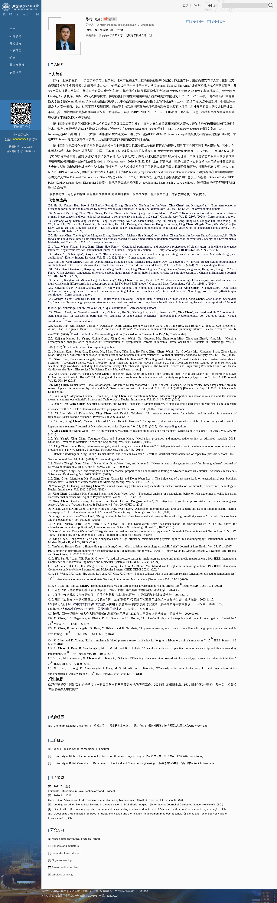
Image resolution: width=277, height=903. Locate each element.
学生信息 (15, 72)
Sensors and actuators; (65, 845)
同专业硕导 (218, 21)
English (198, 5)
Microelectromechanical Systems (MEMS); (76, 838)
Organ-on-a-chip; (61, 860)
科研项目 (15, 50)
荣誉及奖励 (16, 65)
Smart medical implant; (65, 867)
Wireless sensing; (62, 874)
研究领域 (15, 36)
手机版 (212, 5)
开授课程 (15, 43)
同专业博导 (197, 21)
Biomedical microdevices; (66, 853)
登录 (185, 5)
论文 (12, 57)
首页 (12, 29)
